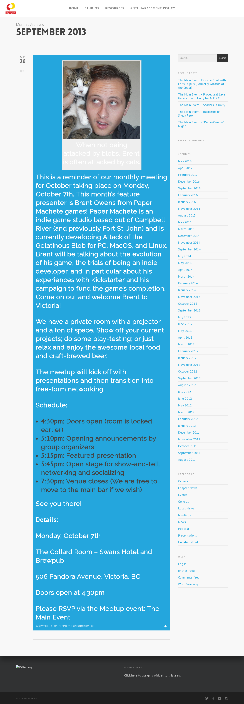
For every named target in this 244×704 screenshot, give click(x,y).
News (182, 522)
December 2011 (189, 432)
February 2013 (188, 351)
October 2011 (187, 446)
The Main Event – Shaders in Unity (201, 105)
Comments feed (189, 577)
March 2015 (186, 229)
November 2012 (189, 365)
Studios (92, 8)
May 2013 (185, 331)
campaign (51, 288)
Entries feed (186, 571)
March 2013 (186, 344)
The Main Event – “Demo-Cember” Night (201, 124)
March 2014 (186, 276)
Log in (182, 564)
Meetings (63, 626)
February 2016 (188, 195)
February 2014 (188, 283)
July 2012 (184, 392)
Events (182, 495)
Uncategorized (188, 542)
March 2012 (186, 412)
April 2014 (185, 270)
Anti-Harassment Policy (152, 8)
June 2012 (185, 398)
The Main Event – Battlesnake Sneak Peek (199, 113)
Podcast (183, 529)
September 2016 (189, 188)
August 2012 (187, 385)
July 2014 (184, 256)
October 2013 (187, 303)
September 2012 (189, 378)
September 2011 (189, 453)
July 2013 (184, 317)
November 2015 (189, 209)
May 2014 (185, 263)
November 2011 (189, 439)
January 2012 (187, 426)
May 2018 (185, 161)
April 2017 (185, 168)
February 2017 (188, 175)
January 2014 (187, 290)
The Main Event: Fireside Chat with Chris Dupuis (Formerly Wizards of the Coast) (202, 84)
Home (74, 8)
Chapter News (187, 488)
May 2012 (185, 405)
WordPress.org (188, 584)
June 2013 (185, 324)
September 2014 (189, 249)
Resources (114, 8)
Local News (186, 508)
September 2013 (189, 310)
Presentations (74, 626)
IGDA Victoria (43, 626)
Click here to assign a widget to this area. (152, 675)
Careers (183, 481)
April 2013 (185, 337)
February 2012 (188, 419)
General (54, 626)
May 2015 (185, 222)
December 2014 (189, 236)
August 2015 (187, 215)
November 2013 (189, 297)
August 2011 (187, 459)
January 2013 (187, 358)
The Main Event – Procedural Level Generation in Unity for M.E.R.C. (202, 96)
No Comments (87, 626)
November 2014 (189, 242)
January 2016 (187, 202)
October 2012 (187, 371)
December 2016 (189, 181)
